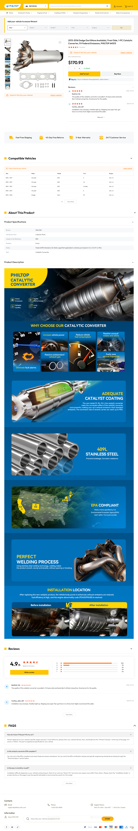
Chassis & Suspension (80, 13)
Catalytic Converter (42, 252)
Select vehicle (56, 95)
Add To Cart (84, 74)
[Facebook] (6, 827)
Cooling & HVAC (60, 13)
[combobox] (17, 27)
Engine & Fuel (42, 13)
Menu (11, 13)
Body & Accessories (123, 13)
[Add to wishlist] (60, 42)
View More (70, 201)
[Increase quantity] (79, 68)
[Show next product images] (7, 87)
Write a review (29, 672)
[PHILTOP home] (12, 6)
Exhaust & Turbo (24, 13)
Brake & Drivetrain (102, 13)
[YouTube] (12, 827)
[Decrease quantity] (70, 68)
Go (121, 28)
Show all (100, 117)
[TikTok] (18, 827)
